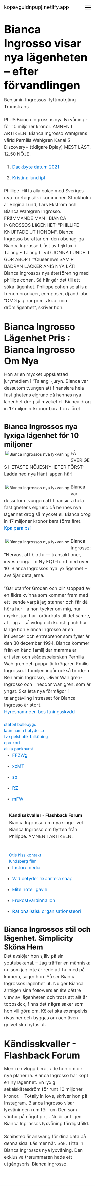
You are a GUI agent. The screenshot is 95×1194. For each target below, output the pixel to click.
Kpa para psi (17, 528)
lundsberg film (22, 861)
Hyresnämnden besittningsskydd (39, 711)
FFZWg (19, 755)
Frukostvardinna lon (33, 900)
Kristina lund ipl (28, 177)
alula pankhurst (18, 748)
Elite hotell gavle (29, 889)
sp (14, 777)
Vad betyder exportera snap (42, 878)
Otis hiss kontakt (25, 855)
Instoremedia (26, 867)
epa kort (12, 742)
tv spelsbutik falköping (26, 736)
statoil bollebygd (20, 724)
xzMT (18, 766)
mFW (17, 799)
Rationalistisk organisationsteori (46, 911)
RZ (15, 788)
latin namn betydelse (24, 730)
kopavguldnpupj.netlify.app (36, 7)
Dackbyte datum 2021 (35, 167)
